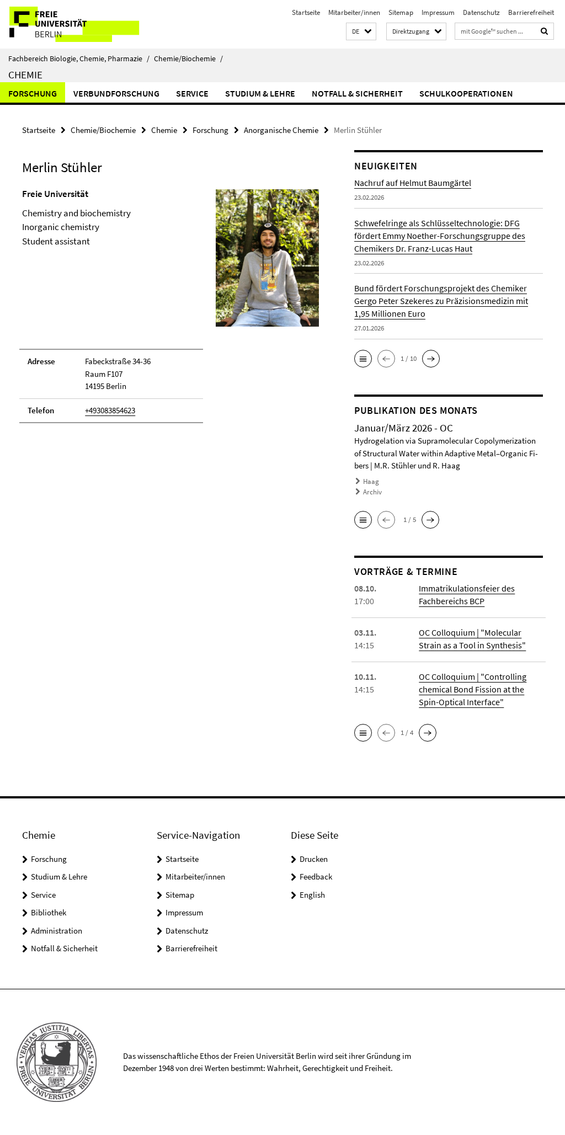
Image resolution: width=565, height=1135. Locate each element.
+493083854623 (110, 410)
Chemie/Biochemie (188, 58)
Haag (371, 481)
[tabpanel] (170, 310)
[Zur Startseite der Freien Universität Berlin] (73, 24)
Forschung (32, 93)
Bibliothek (48, 912)
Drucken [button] (314, 859)
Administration (56, 930)
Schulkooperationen (466, 93)
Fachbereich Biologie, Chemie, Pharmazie (79, 58)
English (312, 894)
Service (192, 93)
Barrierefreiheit (531, 12)
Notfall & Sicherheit (357, 93)
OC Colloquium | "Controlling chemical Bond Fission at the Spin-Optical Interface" (472, 689)
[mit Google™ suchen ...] (544, 31)
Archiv (372, 492)
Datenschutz (481, 12)
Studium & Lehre (260, 93)
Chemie (25, 74)
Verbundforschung (116, 93)
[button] (361, 32)
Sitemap (400, 12)
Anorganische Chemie (281, 130)
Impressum (438, 12)
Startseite (306, 12)
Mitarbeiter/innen (354, 12)
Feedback (316, 876)
